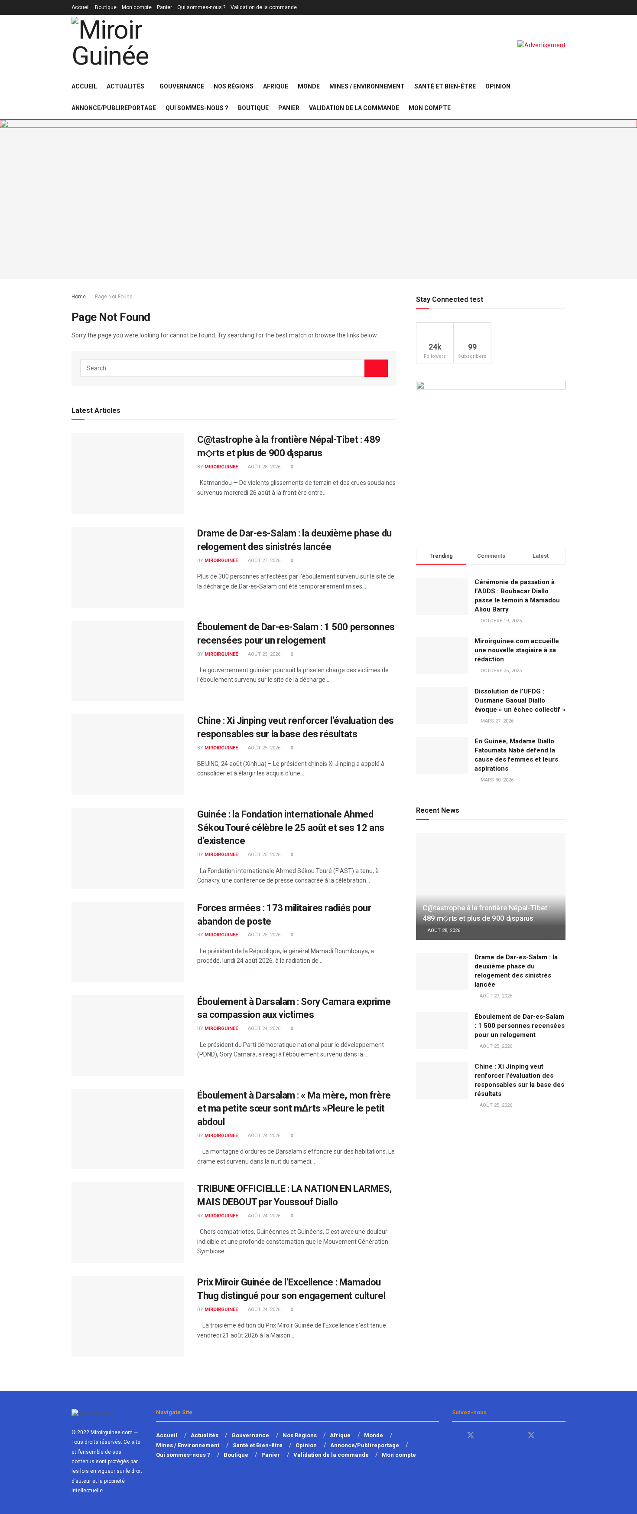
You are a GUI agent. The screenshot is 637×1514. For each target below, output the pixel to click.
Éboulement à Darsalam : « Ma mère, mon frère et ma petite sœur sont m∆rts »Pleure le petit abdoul (294, 1109)
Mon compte (137, 7)
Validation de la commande (264, 7)
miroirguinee (221, 467)
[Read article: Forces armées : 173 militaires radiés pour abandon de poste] (128, 942)
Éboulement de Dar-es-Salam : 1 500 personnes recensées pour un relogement (519, 1026)
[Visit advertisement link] (541, 45)
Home (79, 297)
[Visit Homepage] (135, 45)
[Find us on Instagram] (547, 1436)
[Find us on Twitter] (470, 1435)
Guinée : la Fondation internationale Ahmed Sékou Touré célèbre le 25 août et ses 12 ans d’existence (290, 828)
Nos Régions (234, 86)
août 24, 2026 (263, 1028)
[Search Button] (562, 97)
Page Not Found (114, 297)
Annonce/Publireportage (114, 108)
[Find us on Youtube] (486, 1436)
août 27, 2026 (263, 560)
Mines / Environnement (367, 86)
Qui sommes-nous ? (201, 7)
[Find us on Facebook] (455, 1436)
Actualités (125, 86)
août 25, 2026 (263, 654)
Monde (309, 86)
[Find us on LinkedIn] (516, 1436)
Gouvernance (181, 86)
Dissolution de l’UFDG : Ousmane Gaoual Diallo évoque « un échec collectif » (520, 700)
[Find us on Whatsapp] (501, 1436)
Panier (164, 7)
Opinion (497, 86)
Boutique (106, 7)
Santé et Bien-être (445, 86)
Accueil (81, 7)
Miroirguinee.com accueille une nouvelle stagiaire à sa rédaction (516, 650)
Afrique (275, 86)
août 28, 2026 (263, 467)
